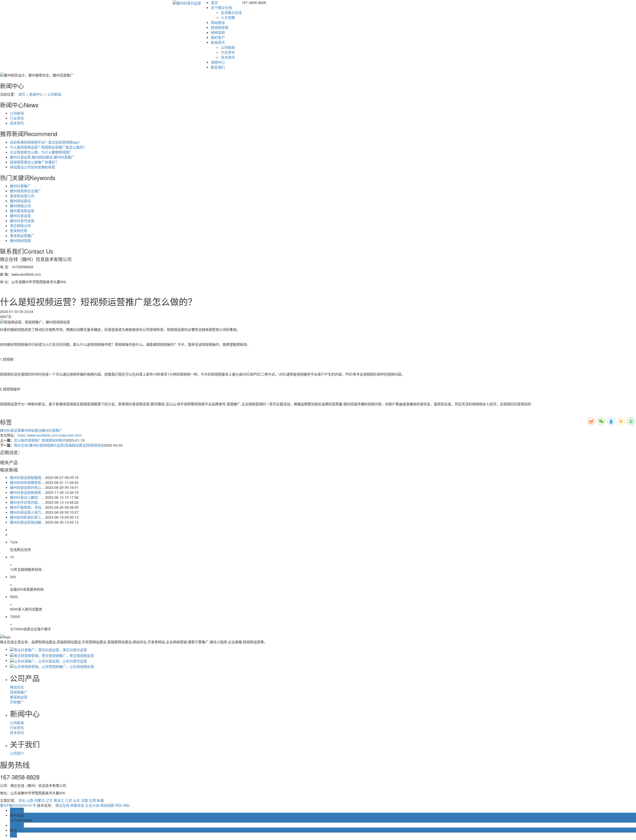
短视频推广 (18, 691)
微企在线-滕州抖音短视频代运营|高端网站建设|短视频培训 (59, 445)
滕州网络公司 (20, 205)
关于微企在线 (221, 7)
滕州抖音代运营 (22, 220)
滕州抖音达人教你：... (27, 497)
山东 (76, 800)
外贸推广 (17, 701)
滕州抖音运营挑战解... (27, 522)
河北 (21, 800)
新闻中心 (36, 94)
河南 (84, 800)
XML (126, 805)
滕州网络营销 (20, 240)
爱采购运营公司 (22, 195)
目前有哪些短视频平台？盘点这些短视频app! (45, 142)
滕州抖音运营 (20, 215)
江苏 (68, 800)
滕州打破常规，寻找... (27, 507)
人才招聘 (228, 17)
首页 (214, 2)
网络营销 (218, 32)
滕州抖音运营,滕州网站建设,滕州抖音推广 (42, 156)
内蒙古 (39, 800)
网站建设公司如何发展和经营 (32, 166)
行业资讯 (228, 52)
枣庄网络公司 (20, 225)
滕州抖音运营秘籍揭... (27, 477)
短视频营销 (219, 27)
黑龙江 (59, 800)
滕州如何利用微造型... (27, 482)
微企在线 (62, 805)
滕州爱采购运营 (22, 210)
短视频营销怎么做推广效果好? (33, 161)
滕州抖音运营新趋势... (27, 492)
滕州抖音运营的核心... (27, 487)
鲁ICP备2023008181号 (18, 805)
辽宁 (49, 800)
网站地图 (107, 805)
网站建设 (218, 22)
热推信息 (77, 805)
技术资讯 (228, 57)
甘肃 (92, 800)
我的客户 (218, 37)
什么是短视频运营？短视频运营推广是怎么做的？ (48, 147)
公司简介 (17, 753)
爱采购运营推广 (22, 235)
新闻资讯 (218, 42)
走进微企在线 (231, 12)
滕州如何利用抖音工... (27, 517)
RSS (118, 805)
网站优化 (17, 687)
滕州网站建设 (20, 200)
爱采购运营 (18, 696)
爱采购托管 (18, 230)
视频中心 (218, 62)
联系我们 (218, 67)
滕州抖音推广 (20, 185)
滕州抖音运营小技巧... (27, 512)
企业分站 (92, 805)
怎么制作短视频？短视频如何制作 (40, 440)
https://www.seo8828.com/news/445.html (49, 435)
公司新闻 (228, 47)
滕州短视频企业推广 (25, 190)
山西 (29, 800)
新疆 (100, 800)
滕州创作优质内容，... (27, 502)
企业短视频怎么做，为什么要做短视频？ (41, 152)
